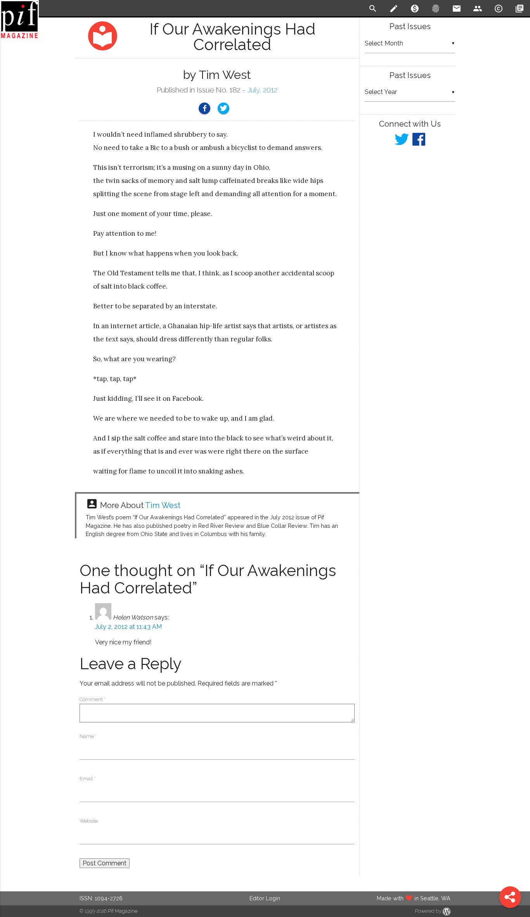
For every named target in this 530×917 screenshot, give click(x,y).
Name (88, 736)
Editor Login (264, 898)
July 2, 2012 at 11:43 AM (128, 626)
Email (88, 778)
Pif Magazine (122, 911)
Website (89, 821)
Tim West (162, 505)
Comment (93, 699)
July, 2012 (262, 90)
